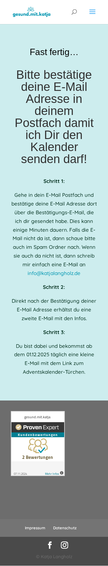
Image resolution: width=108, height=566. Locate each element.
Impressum (35, 527)
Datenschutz (64, 527)
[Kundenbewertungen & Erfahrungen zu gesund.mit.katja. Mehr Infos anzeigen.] (38, 474)
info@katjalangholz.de (54, 273)
